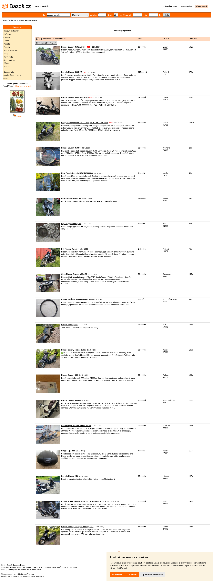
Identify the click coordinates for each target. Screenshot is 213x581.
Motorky (20, 20)
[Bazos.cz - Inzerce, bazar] (16, 8)
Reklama (36, 567)
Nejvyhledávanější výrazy (24, 574)
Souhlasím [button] (117, 574)
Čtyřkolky (7, 34)
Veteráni (6, 67)
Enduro (6, 41)
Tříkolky (6, 63)
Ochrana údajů (55, 567)
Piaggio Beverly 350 (69, 375)
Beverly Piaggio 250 (69, 476)
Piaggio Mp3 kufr (68, 451)
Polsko (32, 576)
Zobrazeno (193, 38)
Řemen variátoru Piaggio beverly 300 (76, 299)
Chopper (6, 37)
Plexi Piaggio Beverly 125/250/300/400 (77, 173)
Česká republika (13, 576)
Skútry (5, 54)
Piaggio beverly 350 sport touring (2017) (77, 527)
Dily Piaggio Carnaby (70, 249)
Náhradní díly (8, 72)
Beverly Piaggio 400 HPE (71, 72)
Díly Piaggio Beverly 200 (71, 224)
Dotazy (13, 567)
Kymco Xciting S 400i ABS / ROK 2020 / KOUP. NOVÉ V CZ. (85, 501)
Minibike (6, 44)
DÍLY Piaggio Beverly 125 (71, 198)
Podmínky (45, 567)
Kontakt (29, 567)
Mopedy (6, 47)
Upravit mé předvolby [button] (152, 574)
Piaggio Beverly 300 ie (70, 400)
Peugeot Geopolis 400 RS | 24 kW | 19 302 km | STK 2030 (84, 123)
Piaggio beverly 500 (69, 325)
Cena (140, 38)
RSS (64, 567)
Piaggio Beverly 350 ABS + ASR (74, 97)
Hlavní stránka (9, 20)
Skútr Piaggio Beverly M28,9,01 (74, 274)
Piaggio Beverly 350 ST (70, 148)
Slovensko (24, 576)
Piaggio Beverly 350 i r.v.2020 (73, 47)
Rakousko (40, 576)
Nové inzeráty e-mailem (46, 43)
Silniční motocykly (10, 50)
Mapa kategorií (7, 574)
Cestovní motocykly (11, 31)
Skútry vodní (8, 57)
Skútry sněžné (9, 60)
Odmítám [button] (132, 574)
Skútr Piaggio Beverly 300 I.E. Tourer (76, 426)
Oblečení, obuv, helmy (12, 75)
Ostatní (6, 79)
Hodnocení (21, 567)
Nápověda (5, 567)
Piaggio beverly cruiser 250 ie (73, 350)
